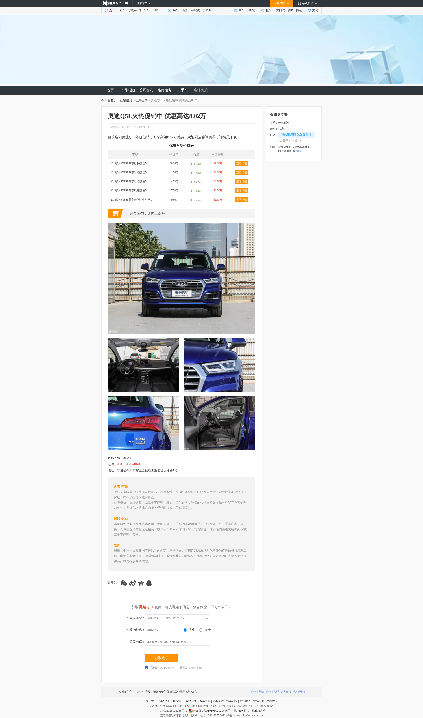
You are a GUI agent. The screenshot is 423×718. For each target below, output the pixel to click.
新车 (122, 10)
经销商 (195, 10)
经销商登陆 (257, 691)
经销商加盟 (272, 691)
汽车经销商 (299, 691)
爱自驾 (280, 10)
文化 (315, 10)
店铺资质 (201, 90)
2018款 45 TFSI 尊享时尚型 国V (129, 181)
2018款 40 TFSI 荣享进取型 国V (129, 163)
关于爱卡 (151, 701)
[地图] (298, 151)
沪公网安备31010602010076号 (212, 710)
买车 (176, 10)
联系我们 (178, 701)
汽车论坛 (231, 701)
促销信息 (126, 100)
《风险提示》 (196, 667)
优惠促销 (141, 100)
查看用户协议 (290, 140)
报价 (186, 10)
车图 (146, 10)
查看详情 (241, 163)
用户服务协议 (241, 710)
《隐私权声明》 (167, 667)
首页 (110, 90)
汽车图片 (218, 701)
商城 (252, 10)
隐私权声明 (258, 710)
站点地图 (245, 701)
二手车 (182, 90)
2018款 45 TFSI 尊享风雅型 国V (129, 190)
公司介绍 (146, 90)
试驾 (138, 10)
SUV (155, 10)
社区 (269, 10)
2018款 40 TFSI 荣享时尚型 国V (129, 172)
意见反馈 (286, 691)
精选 (299, 10)
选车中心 (205, 701)
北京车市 (142, 3)
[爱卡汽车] (115, 3)
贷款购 (207, 10)
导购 (131, 10)
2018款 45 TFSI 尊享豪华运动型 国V (131, 199)
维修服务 (165, 90)
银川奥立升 (109, 100)
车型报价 (128, 90)
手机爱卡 (272, 701)
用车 (242, 10)
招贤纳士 (164, 701)
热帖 (290, 10)
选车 (112, 10)
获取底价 (162, 658)
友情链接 (191, 701)
